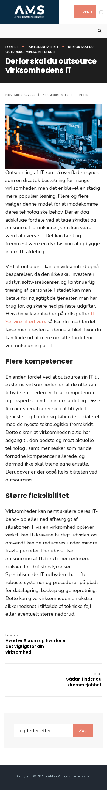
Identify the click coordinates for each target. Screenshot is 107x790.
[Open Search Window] (99, 31)
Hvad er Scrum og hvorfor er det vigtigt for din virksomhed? (36, 644)
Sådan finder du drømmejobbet (84, 679)
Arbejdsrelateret (43, 47)
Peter (83, 95)
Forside (11, 47)
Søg (83, 730)
